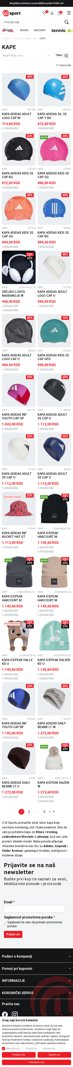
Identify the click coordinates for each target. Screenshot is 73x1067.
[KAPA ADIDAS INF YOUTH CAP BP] (19, 699)
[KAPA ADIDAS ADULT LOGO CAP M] (19, 90)
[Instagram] (15, 1014)
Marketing (49, 1048)
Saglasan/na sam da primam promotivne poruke (34, 924)
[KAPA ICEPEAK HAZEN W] (54, 758)
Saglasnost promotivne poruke (28, 917)
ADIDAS (24, 30)
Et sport (6, 38)
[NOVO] (48, 137)
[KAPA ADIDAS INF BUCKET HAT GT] (19, 508)
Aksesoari (31, 38)
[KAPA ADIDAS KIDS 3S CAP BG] (19, 149)
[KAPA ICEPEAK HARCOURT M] (54, 508)
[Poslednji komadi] (12, 497)
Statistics (31, 1048)
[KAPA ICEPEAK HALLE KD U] (19, 635)
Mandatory (12, 1048)
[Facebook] (5, 1014)
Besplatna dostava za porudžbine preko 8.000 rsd (36, 3)
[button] (52, 13)
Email (8, 902)
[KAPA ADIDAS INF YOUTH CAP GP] (19, 390)
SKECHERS (39, 30)
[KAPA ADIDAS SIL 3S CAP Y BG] (54, 90)
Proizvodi (18, 38)
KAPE (5, 109)
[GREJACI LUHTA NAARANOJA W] (19, 267)
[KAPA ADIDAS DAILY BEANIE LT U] (19, 758)
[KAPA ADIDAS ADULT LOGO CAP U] (54, 267)
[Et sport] (11, 13)
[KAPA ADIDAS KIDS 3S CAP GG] (54, 149)
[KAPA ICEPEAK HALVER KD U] (54, 635)
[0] (44, 13)
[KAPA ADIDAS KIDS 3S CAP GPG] (54, 331)
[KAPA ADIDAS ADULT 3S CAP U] (54, 390)
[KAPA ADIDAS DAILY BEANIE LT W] (54, 699)
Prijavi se (13, 934)
